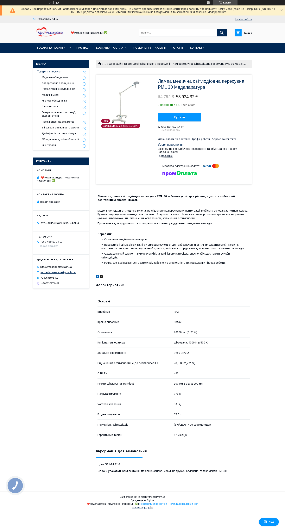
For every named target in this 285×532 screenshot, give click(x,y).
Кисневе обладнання (54, 100)
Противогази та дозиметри (58, 121)
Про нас (82, 47)
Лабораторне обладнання (58, 83)
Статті (178, 47)
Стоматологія (50, 106)
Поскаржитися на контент (153, 504)
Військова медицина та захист (60, 127)
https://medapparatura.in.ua (56, 266)
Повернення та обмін (149, 47)
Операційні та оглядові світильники (131, 63)
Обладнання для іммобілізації (60, 139)
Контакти (197, 47)
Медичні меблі (50, 94)
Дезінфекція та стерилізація (59, 133)
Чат (271, 521)
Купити (179, 117)
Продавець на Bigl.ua (142, 500)
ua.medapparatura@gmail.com (58, 272)
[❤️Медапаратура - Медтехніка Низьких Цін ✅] (49, 37)
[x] (101, 277)
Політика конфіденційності (183, 504)
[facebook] (97, 277)
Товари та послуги (51, 47)
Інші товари (49, 145)
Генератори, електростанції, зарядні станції (59, 114)
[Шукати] (222, 32)
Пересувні (163, 63)
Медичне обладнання (55, 77)
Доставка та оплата (111, 47)
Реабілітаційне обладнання (58, 88)
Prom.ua (160, 497)
